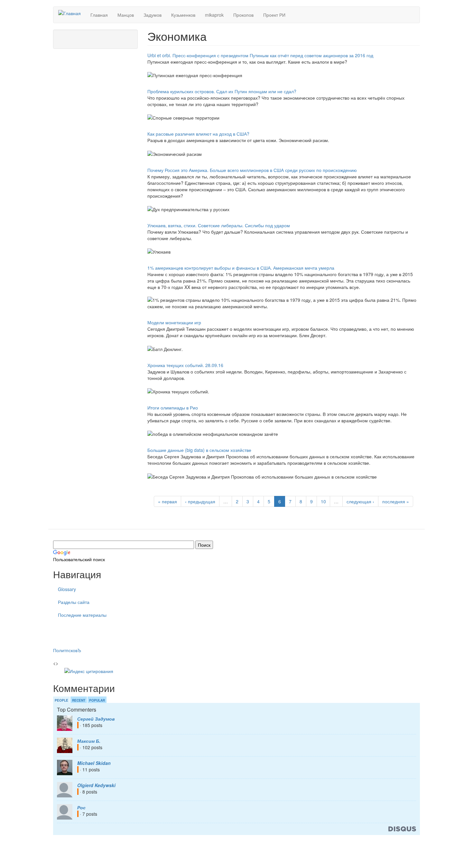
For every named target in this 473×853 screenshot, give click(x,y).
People (61, 700)
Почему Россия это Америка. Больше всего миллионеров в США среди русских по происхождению (252, 170)
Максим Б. (88, 741)
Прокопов (243, 15)
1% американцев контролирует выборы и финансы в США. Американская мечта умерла (240, 268)
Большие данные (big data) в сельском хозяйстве (199, 450)
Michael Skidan (94, 763)
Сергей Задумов (96, 718)
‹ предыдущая (200, 501)
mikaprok (214, 15)
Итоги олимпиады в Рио (172, 407)
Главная (99, 15)
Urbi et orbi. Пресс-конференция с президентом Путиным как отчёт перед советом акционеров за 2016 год (260, 55)
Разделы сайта (73, 602)
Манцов (125, 15)
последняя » (395, 501)
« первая (167, 501)
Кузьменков (183, 15)
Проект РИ (274, 15)
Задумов (153, 15)
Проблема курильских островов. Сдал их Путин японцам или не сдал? (221, 91)
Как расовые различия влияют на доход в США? (198, 133)
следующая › (360, 501)
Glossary (67, 589)
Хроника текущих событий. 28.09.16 (185, 365)
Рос (81, 807)
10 (323, 501)
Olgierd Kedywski (96, 785)
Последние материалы (82, 615)
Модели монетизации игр (174, 322)
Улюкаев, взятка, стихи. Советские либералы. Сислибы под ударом (218, 225)
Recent (78, 700)
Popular (97, 700)
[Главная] (72, 12)
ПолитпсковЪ (67, 650)
